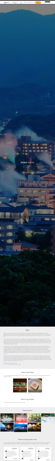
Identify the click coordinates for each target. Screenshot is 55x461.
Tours (34, 2)
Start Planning (38, 2)
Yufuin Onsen (21, 360)
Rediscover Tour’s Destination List (10, 363)
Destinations (30, 2)
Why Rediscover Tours (15, 3)
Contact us (6, 364)
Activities (25, 2)
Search (47, 3)
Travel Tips (21, 3)
